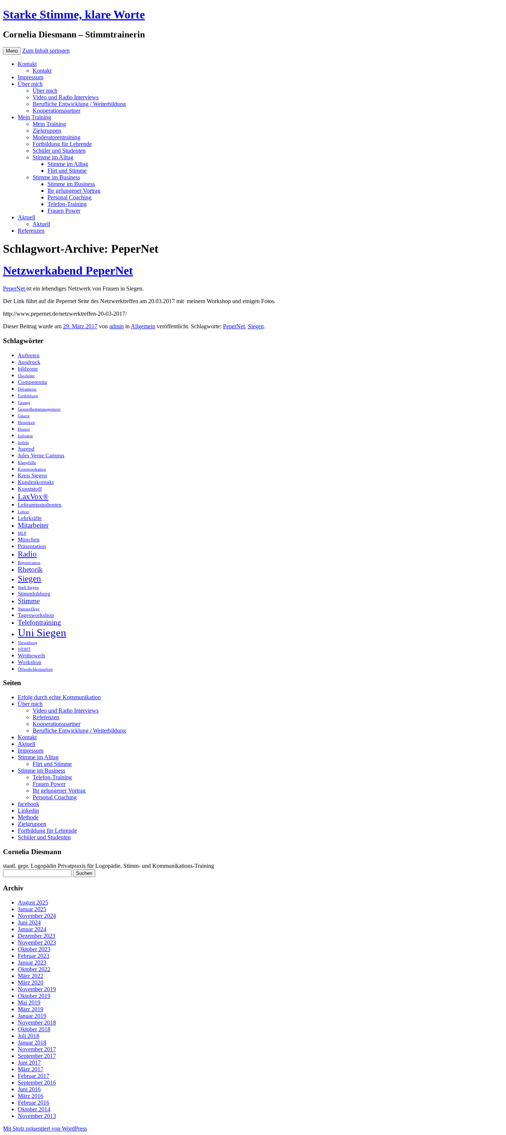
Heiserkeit (26, 423)
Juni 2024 (29, 922)
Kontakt (27, 64)
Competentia (32, 382)
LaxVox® (33, 496)
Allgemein (143, 326)
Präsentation (32, 546)
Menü (12, 51)
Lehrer (23, 512)
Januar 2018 (32, 1042)
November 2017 (37, 1049)
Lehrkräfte (30, 518)
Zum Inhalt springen (46, 50)
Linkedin (28, 810)
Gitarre (24, 416)
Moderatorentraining (56, 137)
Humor (24, 429)
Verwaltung (27, 643)
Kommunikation (32, 469)
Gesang (24, 403)
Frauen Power (63, 211)
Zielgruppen (47, 130)
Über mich (30, 84)
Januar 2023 (32, 962)
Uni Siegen (42, 632)
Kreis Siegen (32, 475)
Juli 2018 (28, 1036)
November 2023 (37, 942)
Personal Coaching (69, 197)
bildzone (28, 368)
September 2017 (37, 1056)
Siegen (256, 326)
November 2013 (37, 1116)
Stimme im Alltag (53, 157)
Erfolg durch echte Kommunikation (59, 697)
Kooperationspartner (56, 110)
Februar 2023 (33, 956)
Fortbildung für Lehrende (62, 144)
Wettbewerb (31, 655)
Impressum (30, 77)
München (29, 539)
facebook (28, 804)
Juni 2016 (29, 1089)
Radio (27, 554)
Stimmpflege (29, 609)
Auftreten (29, 355)
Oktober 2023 (34, 949)
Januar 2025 (32, 909)
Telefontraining (39, 622)
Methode (28, 817)
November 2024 (37, 916)
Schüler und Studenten (59, 150)
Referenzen (31, 231)
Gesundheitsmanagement (39, 409)
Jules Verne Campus (41, 455)
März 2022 (30, 976)
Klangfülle (27, 463)
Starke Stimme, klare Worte (74, 14)
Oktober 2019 (34, 996)
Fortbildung (28, 396)
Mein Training (34, 117)
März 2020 (30, 982)
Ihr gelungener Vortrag (73, 190)
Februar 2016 (33, 1102)
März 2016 (30, 1096)
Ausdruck (29, 362)
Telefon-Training (67, 204)
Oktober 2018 (34, 1029)
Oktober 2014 (34, 1109)
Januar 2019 (32, 1016)
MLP (22, 533)
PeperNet (14, 288)
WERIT (24, 649)
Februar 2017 (33, 1076)
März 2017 (30, 1069)
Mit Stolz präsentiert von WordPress (45, 1128)
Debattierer (27, 389)
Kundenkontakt (36, 482)
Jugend (26, 448)
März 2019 (30, 1009)
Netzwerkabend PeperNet (68, 270)
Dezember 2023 (36, 936)
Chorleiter (26, 376)
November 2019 (37, 989)
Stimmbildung (34, 593)
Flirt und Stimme (67, 170)
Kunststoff (30, 488)
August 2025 (33, 902)
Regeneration (29, 563)
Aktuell (26, 217)
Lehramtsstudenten (39, 504)
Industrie (25, 436)
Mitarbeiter (33, 525)
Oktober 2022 (34, 969)
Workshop (29, 662)
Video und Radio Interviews (66, 97)
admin (116, 326)
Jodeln (23, 443)
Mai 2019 (29, 1002)
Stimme (29, 601)
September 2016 (37, 1082)
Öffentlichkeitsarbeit (35, 669)
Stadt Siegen (28, 587)
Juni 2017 (29, 1062)
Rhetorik (30, 569)
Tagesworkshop (36, 615)
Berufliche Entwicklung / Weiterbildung (79, 104)
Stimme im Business (56, 177)
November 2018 (37, 1022)
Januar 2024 (32, 929)
